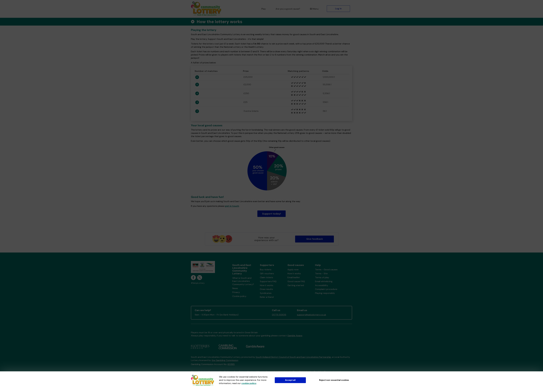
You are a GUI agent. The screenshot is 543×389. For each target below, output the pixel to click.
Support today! (271, 213)
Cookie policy (239, 296)
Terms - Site (321, 273)
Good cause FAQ (296, 281)
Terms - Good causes (326, 269)
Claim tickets (266, 277)
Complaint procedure (326, 289)
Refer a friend (267, 297)
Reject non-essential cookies (334, 380)
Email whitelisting (323, 281)
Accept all (290, 380)
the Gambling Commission (225, 360)
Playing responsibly (325, 293)
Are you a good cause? (288, 8)
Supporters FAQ (268, 281)
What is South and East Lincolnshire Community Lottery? (243, 281)
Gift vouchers (267, 273)
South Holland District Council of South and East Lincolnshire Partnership (293, 357)
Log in (338, 8)
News (235, 288)
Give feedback (314, 238)
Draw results (266, 289)
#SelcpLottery (198, 283)
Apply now (293, 269)
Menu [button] (316, 8)
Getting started (295, 285)
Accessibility (321, 285)
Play (263, 8)
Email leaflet (293, 277)
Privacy (236, 292)
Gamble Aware (294, 335)
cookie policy (248, 383)
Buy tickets (265, 269)
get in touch (232, 206)
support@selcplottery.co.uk (311, 314)
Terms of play (322, 277)
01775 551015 (279, 314)
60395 (231, 364)
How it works (266, 285)
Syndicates (266, 293)
